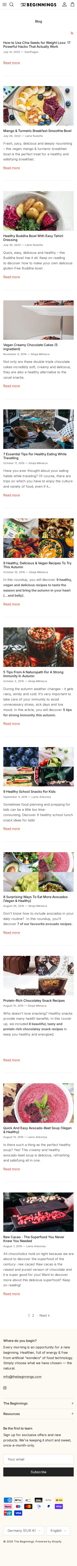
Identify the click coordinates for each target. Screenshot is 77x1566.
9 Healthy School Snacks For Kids (29, 791)
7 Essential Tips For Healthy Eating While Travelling (35, 456)
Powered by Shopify (48, 1541)
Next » (44, 1315)
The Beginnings (24, 1541)
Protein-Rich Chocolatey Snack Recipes (34, 1000)
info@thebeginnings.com (22, 1377)
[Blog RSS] (72, 33)
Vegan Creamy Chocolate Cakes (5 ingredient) (30, 347)
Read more (11, 63)
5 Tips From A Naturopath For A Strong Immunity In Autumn (33, 674)
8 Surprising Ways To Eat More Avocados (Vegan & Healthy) (35, 899)
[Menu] (4, 4)
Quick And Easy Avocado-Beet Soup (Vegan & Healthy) (37, 1130)
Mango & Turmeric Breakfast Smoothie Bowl (37, 131)
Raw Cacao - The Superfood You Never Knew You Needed (33, 1239)
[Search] (13, 4)
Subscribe (38, 1472)
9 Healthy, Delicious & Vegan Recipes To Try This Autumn (37, 565)
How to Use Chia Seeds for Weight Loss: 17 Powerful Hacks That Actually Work (36, 45)
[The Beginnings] (38, 4)
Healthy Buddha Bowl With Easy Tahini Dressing (33, 238)
